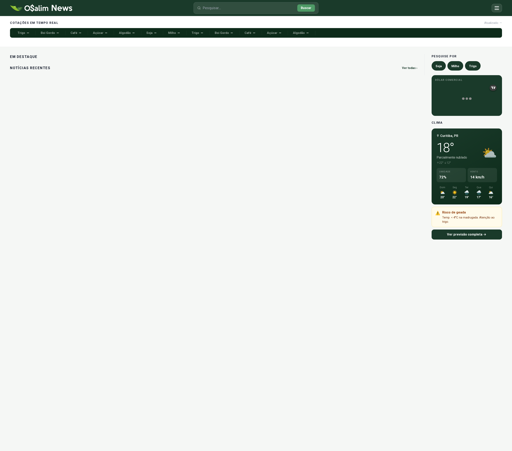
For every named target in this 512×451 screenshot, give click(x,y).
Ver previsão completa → (466, 234)
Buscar (306, 8)
